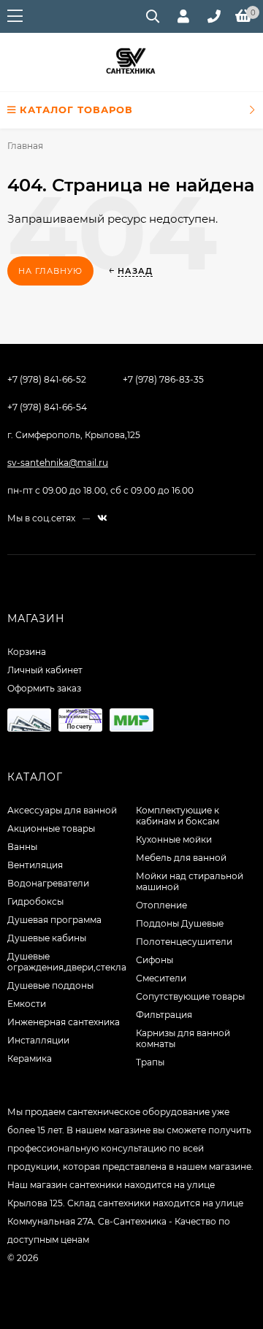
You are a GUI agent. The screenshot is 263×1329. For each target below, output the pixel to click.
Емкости (26, 1003)
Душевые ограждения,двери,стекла (66, 962)
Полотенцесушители (184, 941)
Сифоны (154, 959)
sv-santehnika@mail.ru (57, 462)
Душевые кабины (46, 937)
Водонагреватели (48, 883)
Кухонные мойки (174, 839)
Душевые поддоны (50, 985)
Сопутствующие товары (190, 996)
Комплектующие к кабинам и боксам (177, 816)
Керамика (29, 1058)
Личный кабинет (45, 669)
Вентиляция (35, 864)
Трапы (150, 1062)
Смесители (161, 978)
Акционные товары (51, 828)
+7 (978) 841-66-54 (47, 407)
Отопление (161, 905)
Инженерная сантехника (63, 1021)
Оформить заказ (44, 688)
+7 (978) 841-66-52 (46, 379)
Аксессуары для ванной (62, 810)
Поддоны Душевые (180, 923)
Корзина (26, 651)
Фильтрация (164, 1014)
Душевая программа (54, 919)
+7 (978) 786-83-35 (163, 379)
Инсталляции (38, 1040)
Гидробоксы (35, 901)
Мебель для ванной (181, 857)
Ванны (22, 846)
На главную (50, 271)
